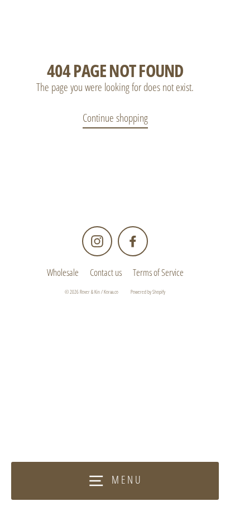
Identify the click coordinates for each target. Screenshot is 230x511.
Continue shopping (115, 118)
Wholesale (63, 272)
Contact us (106, 272)
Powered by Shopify (148, 291)
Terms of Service (158, 272)
